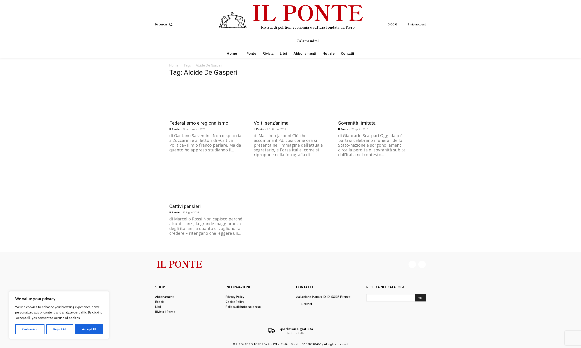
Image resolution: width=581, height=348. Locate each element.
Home (174, 65)
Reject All (59, 329)
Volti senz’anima (271, 123)
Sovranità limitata (357, 123)
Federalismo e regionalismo (198, 123)
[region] (59, 315)
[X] (422, 264)
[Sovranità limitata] (375, 99)
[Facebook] (412, 264)
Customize (29, 329)
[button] (165, 24)
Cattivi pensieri (185, 206)
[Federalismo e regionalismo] (206, 99)
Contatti (304, 287)
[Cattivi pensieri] (206, 182)
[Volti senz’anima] (290, 99)
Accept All (89, 329)
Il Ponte (174, 129)
